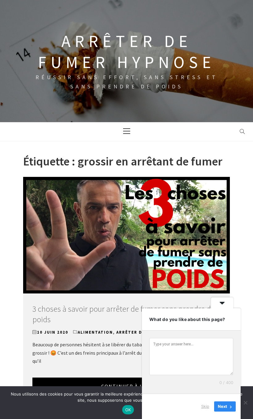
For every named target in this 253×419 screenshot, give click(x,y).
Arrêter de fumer (139, 332)
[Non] (245, 403)
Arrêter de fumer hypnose (126, 52)
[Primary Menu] (126, 131)
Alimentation (95, 332)
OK (128, 409)
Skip (205, 406)
